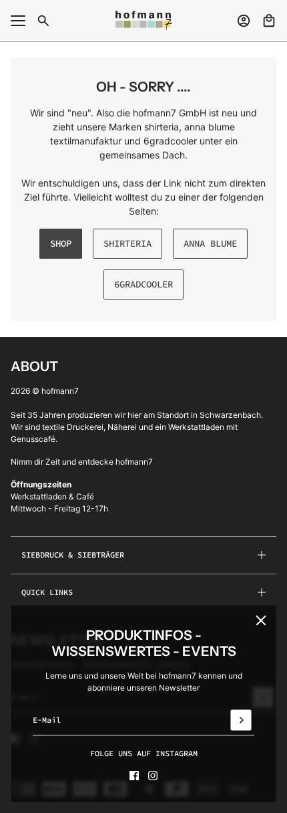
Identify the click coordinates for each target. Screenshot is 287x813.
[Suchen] (43, 20)
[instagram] (153, 775)
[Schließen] (261, 620)
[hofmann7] (143, 21)
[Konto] (243, 20)
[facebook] (134, 775)
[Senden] (241, 720)
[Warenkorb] (269, 20)
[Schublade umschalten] (18, 20)
